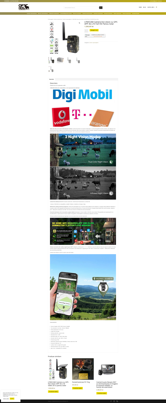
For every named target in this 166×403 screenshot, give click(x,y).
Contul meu (150, 7)
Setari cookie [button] (6, 398)
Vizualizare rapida (53, 391)
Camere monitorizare (87, 13)
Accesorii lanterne (108, 13)
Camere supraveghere (67, 19)
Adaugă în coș (94, 30)
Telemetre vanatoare (54, 13)
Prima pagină (50, 19)
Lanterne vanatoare (98, 13)
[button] (79, 23)
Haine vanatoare (117, 13)
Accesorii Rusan (135, 13)
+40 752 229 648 (14, 1)
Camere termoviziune (32, 13)
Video (140, 7)
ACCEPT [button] (12, 398)
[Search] (100, 7)
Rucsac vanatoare (127, 13)
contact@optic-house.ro (156, 1)
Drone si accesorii (77, 13)
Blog (144, 7)
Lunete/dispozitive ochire (66, 13)
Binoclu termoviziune (43, 13)
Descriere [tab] (51, 79)
